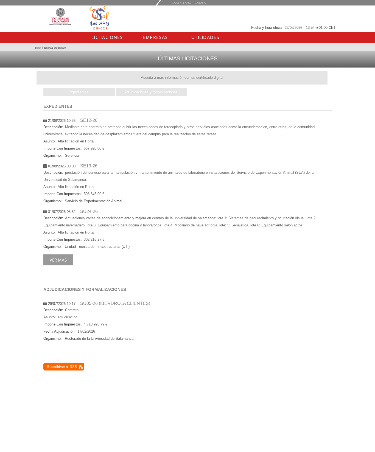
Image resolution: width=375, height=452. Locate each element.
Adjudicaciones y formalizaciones (151, 92)
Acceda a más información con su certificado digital (182, 77)
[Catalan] (181, 3)
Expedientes (78, 92)
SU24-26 (89, 211)
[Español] (200, 3)
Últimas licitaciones (54, 48)
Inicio (38, 48)
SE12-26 (88, 120)
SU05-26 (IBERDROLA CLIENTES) (115, 303)
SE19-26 (88, 166)
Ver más (58, 260)
